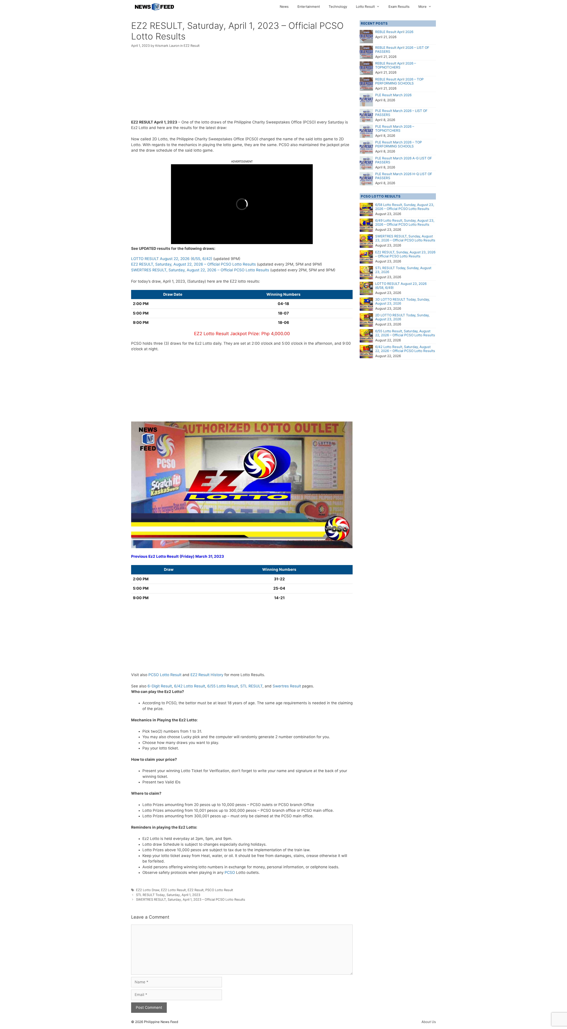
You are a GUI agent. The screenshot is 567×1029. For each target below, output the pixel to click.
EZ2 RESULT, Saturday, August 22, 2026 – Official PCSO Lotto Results (193, 264)
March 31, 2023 (209, 556)
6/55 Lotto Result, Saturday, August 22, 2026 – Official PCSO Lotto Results (405, 333)
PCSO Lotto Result (164, 675)
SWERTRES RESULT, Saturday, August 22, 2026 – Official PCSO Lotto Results (200, 270)
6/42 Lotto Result (189, 686)
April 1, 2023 (165, 122)
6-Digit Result (160, 686)
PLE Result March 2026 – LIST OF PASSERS (401, 113)
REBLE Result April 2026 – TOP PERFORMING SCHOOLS (399, 81)
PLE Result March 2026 (393, 95)
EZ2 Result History (206, 675)
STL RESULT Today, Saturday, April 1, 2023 (168, 895)
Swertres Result (287, 686)
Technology (338, 6)
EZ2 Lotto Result (173, 890)
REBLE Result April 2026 (394, 32)
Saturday (336, 122)
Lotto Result (365, 6)
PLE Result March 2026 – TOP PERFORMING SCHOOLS (398, 144)
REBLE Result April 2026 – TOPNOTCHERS (395, 65)
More (422, 6)
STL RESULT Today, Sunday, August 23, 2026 (403, 270)
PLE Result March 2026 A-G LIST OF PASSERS (403, 160)
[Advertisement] (242, 87)
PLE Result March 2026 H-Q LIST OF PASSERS (403, 176)
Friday (187, 556)
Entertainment (308, 6)
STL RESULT (251, 686)
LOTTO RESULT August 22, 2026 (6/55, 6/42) (171, 258)
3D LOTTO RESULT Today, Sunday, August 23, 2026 (402, 301)
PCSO (230, 872)
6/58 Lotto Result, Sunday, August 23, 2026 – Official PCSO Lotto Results (404, 207)
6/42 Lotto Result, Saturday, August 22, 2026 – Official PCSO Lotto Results (405, 349)
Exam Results (399, 6)
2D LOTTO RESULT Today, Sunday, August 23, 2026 (402, 317)
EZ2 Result (192, 45)
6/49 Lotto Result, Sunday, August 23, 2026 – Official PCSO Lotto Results (404, 222)
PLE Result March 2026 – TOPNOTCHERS (394, 128)
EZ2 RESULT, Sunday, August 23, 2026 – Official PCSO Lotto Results (405, 254)
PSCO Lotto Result (219, 890)
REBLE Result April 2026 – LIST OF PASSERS (402, 49)
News (284, 6)
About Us (428, 1022)
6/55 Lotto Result (222, 686)
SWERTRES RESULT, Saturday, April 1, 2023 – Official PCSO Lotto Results (190, 899)
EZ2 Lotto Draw (147, 890)
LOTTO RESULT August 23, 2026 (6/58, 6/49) (401, 286)
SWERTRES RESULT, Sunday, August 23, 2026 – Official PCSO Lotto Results (405, 238)
